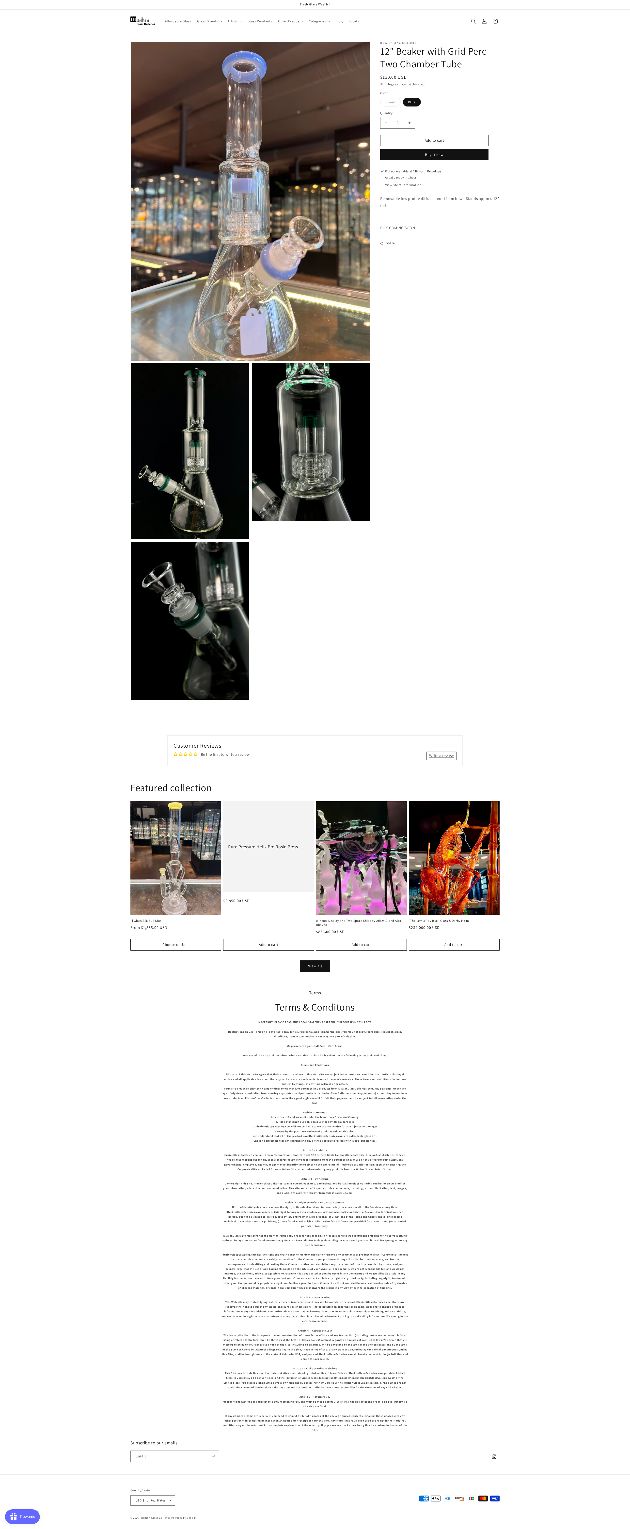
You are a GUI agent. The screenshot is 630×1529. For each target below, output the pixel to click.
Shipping (386, 84)
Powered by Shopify (184, 1517)
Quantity (386, 113)
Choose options (175, 944)
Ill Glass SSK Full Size (145, 921)
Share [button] (390, 243)
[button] (209, 21)
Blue (412, 102)
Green (393, 103)
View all (315, 966)
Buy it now (434, 154)
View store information (403, 185)
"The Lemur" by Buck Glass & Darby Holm (439, 921)
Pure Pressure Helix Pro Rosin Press (263, 846)
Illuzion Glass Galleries (156, 1517)
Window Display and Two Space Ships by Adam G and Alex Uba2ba (358, 923)
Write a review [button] (441, 755)
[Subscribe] (213, 1456)
